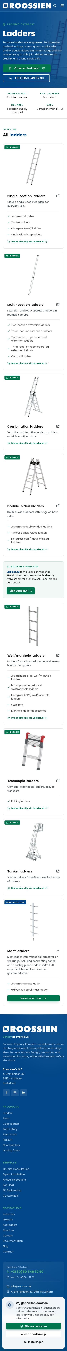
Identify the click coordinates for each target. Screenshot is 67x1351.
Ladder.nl (13, 572)
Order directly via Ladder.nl (27, 241)
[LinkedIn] (23, 1092)
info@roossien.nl (21, 1286)
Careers (8, 1235)
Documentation (13, 1241)
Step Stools (10, 1134)
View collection (31, 998)
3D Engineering (12, 1190)
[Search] (55, 5)
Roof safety (10, 1129)
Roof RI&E (8, 1185)
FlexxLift (8, 1140)
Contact (8, 1251)
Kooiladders (10, 1225)
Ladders (8, 1113)
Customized (10, 1195)
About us (8, 1230)
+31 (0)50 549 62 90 (29, 78)
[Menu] (62, 5)
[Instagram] (15, 1092)
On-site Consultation (16, 1169)
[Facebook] (6, 1092)
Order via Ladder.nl (26, 68)
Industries (9, 1214)
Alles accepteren (35, 1326)
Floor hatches (11, 1145)
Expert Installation (14, 1174)
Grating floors (11, 1150)
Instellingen (35, 1342)
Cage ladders (11, 1124)
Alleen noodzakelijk (33, 1334)
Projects (8, 1219)
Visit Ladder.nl (18, 591)
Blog (5, 1246)
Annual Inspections (14, 1179)
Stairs (6, 1118)
